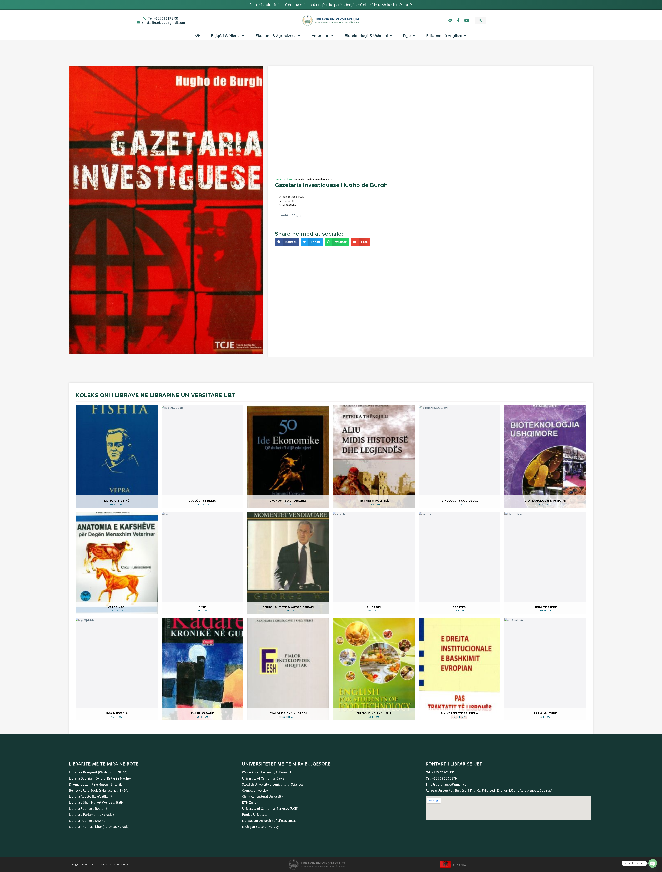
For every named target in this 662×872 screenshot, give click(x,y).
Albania (459, 865)
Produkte (287, 179)
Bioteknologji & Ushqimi (366, 35)
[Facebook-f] (458, 20)
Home (278, 179)
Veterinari (320, 35)
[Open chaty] (652, 863)
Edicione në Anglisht (444, 35)
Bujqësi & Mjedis (225, 35)
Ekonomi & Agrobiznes (276, 35)
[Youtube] (466, 20)
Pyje (407, 35)
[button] (480, 20)
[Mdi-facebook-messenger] (450, 20)
